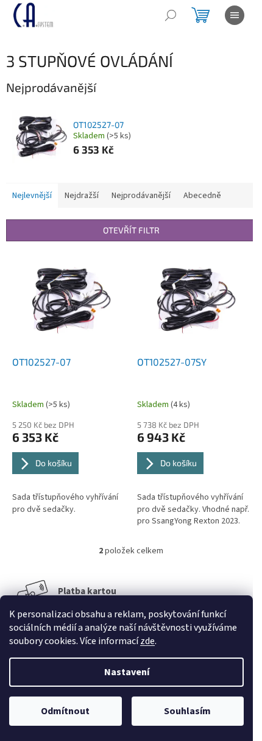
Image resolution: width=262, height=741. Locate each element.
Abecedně (202, 196)
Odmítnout (65, 711)
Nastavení (126, 672)
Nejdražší (82, 196)
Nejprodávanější (141, 196)
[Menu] (234, 15)
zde (147, 641)
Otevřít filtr (131, 230)
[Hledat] (170, 15)
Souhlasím (187, 711)
